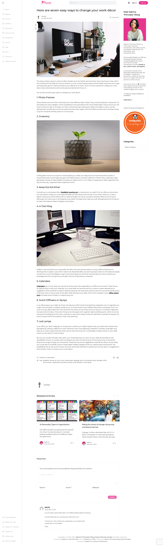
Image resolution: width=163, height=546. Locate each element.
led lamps (88, 360)
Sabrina (46, 442)
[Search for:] (92, 3)
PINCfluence (103, 541)
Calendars (41, 286)
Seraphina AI (133, 61)
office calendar (97, 360)
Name (43, 487)
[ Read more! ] (128, 100)
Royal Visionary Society (134, 59)
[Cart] (129, 3)
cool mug (60, 360)
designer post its (79, 360)
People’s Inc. (88, 539)
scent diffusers (78, 362)
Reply (46, 526)
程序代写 (47, 507)
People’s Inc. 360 (137, 57)
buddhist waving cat (50, 360)
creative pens (68, 360)
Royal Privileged (126, 539)
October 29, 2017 (46, 18)
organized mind (57, 362)
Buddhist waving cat (69, 192)
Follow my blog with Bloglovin (134, 108)
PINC (94, 539)
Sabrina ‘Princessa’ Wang (85, 537)
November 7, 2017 (50, 509)
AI (142, 49)
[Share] (117, 358)
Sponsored (50, 357)
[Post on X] (36, 28)
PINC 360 (75, 539)
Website (95, 487)
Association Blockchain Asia (133, 72)
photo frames (67, 362)
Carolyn (43, 16)
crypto (134, 74)
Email (69, 487)
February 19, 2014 (49, 444)
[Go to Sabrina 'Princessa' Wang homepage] (46, 2)
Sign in (134, 3)
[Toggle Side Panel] (3, 3)
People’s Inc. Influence (92, 541)
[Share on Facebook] (36, 25)
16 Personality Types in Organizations (54, 424)
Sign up (143, 3)
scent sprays (87, 362)
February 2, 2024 (92, 444)
